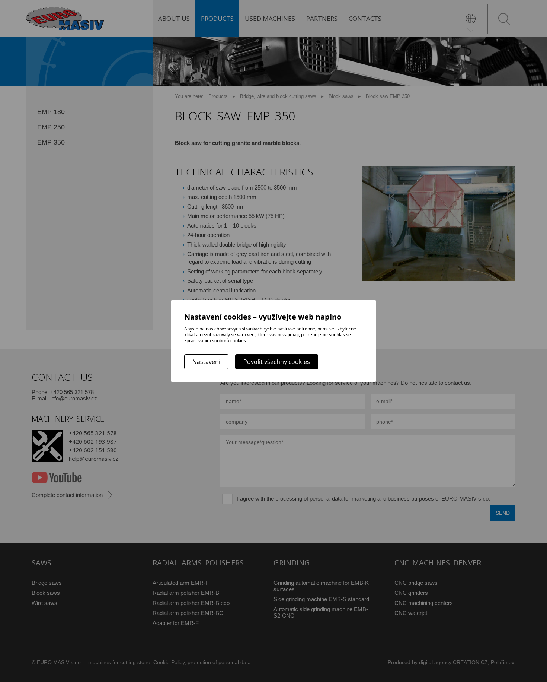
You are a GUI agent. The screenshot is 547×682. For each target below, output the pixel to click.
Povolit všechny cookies (276, 362)
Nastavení (206, 362)
